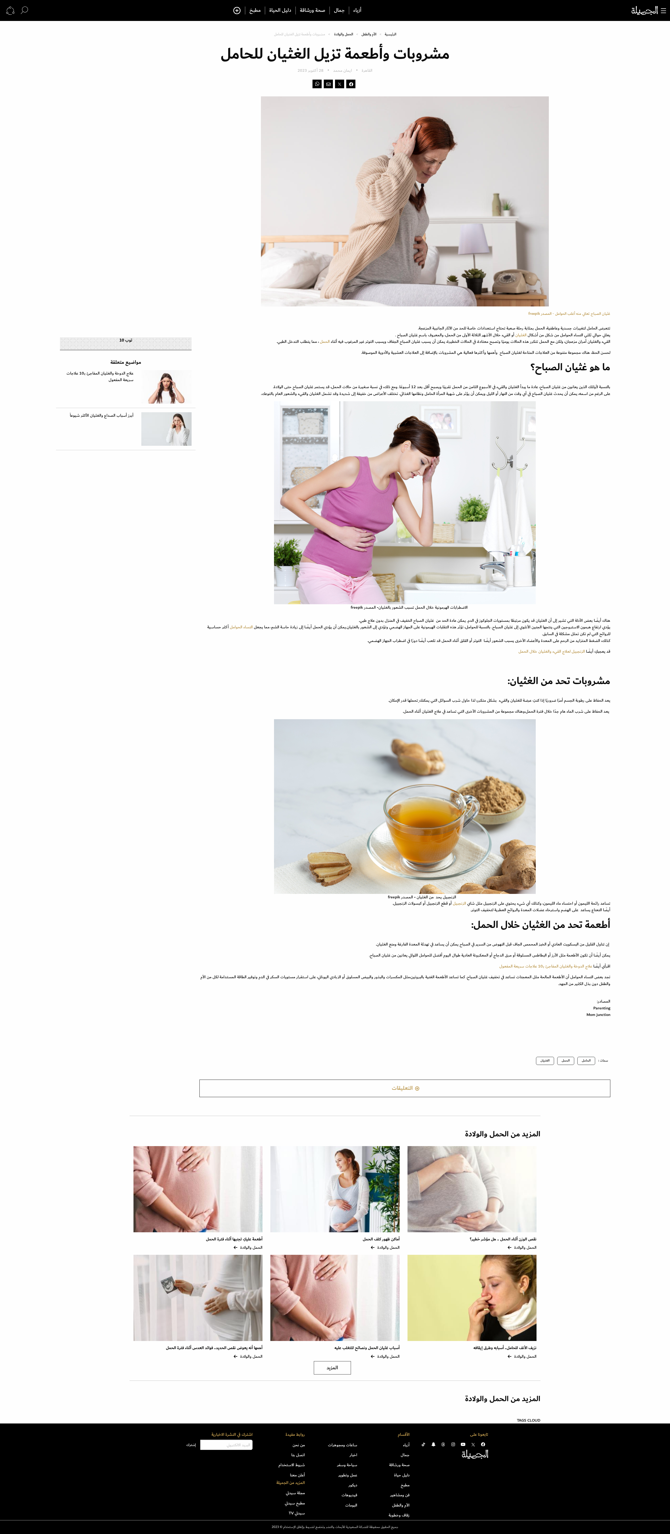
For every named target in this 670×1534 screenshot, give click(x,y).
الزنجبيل (459, 903)
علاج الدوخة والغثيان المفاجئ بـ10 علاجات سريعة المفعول (545, 966)
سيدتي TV (297, 1513)
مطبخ (255, 10)
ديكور (353, 1485)
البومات (351, 1505)
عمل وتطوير (347, 1475)
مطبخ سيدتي (295, 1503)
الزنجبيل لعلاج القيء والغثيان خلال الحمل (551, 651)
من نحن (299, 1445)
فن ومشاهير (400, 1495)
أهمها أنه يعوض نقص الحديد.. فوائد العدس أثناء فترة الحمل (214, 1347)
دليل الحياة (280, 10)
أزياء (357, 10)
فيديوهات (349, 1495)
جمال (339, 10)
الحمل (325, 341)
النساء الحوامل (241, 627)
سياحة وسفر (347, 1464)
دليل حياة (402, 1475)
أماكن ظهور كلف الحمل (381, 1239)
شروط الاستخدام (291, 1464)
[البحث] (24, 10)
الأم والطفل (368, 34)
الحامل (586, 1060)
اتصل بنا (298, 1454)
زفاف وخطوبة (399, 1515)
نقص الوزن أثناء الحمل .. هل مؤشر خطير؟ (503, 1239)
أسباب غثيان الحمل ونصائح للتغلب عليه (367, 1347)
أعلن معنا (297, 1475)
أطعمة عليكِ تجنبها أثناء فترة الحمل (234, 1239)
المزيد (332, 1367)
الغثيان (521, 335)
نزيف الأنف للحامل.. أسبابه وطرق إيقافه (505, 1347)
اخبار (353, 1454)
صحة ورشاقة (312, 10)
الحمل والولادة (343, 34)
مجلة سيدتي (295, 1492)
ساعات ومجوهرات (342, 1445)
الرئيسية (390, 34)
